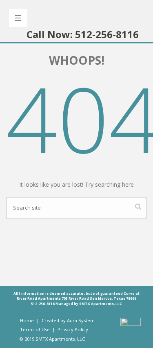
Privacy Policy (72, 329)
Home (27, 320)
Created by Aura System (68, 320)
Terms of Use (35, 329)
